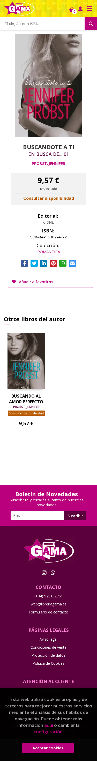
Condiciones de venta (48, 647)
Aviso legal (48, 639)
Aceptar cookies (48, 747)
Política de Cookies (48, 663)
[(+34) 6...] (53, 572)
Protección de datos (48, 655)
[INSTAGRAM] (44, 572)
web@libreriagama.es (48, 604)
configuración (48, 732)
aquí (48, 725)
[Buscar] (91, 23)
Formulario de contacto (48, 612)
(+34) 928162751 (48, 596)
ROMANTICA (48, 251)
